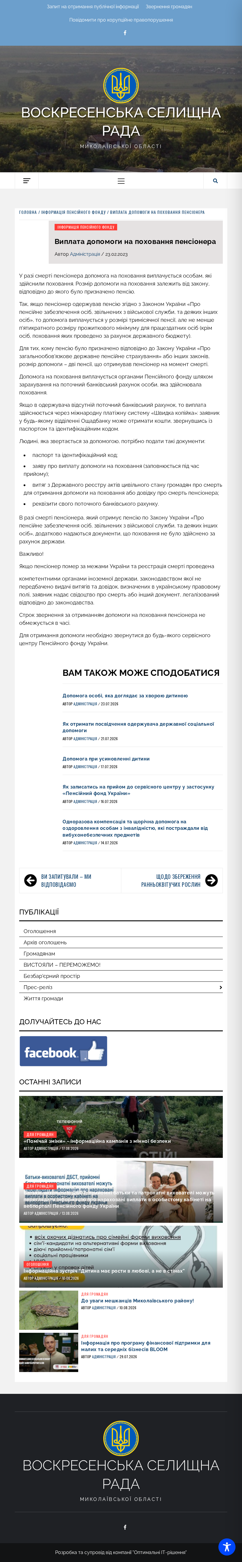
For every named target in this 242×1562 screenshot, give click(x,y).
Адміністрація (85, 254)
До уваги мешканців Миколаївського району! (137, 1301)
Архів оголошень (45, 942)
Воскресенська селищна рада (121, 121)
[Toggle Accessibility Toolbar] (227, 1547)
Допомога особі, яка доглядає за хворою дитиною (125, 696)
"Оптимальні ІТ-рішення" (160, 1552)
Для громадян (40, 1134)
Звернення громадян (169, 6)
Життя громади (43, 998)
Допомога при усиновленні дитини (106, 759)
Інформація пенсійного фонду (86, 227)
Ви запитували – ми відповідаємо (66, 880)
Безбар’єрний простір (52, 976)
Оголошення (40, 931)
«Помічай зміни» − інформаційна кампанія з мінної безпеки (97, 1141)
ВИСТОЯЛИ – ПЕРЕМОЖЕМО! (62, 965)
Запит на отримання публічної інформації (93, 6)
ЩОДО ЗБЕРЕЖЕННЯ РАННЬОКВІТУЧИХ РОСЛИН (171, 880)
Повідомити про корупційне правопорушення (121, 20)
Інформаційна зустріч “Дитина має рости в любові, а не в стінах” (104, 1271)
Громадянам (39, 953)
